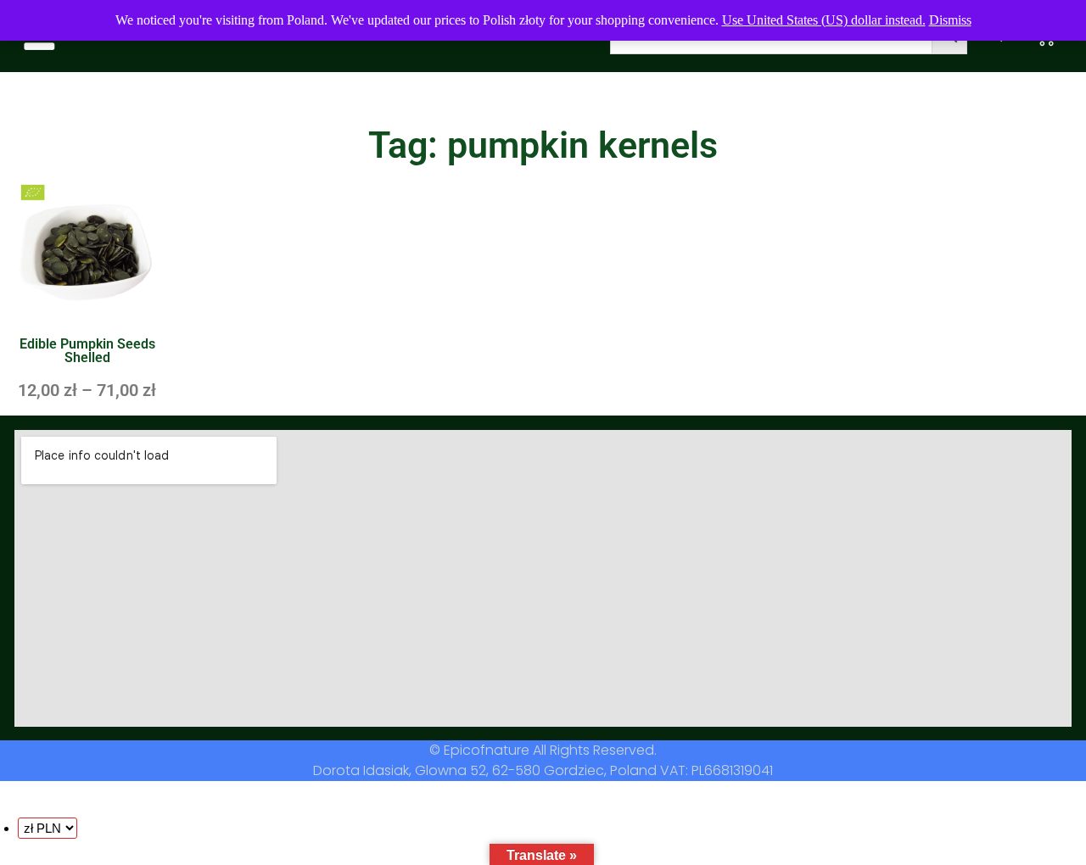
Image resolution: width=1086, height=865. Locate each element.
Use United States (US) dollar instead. (824, 20)
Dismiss (950, 20)
